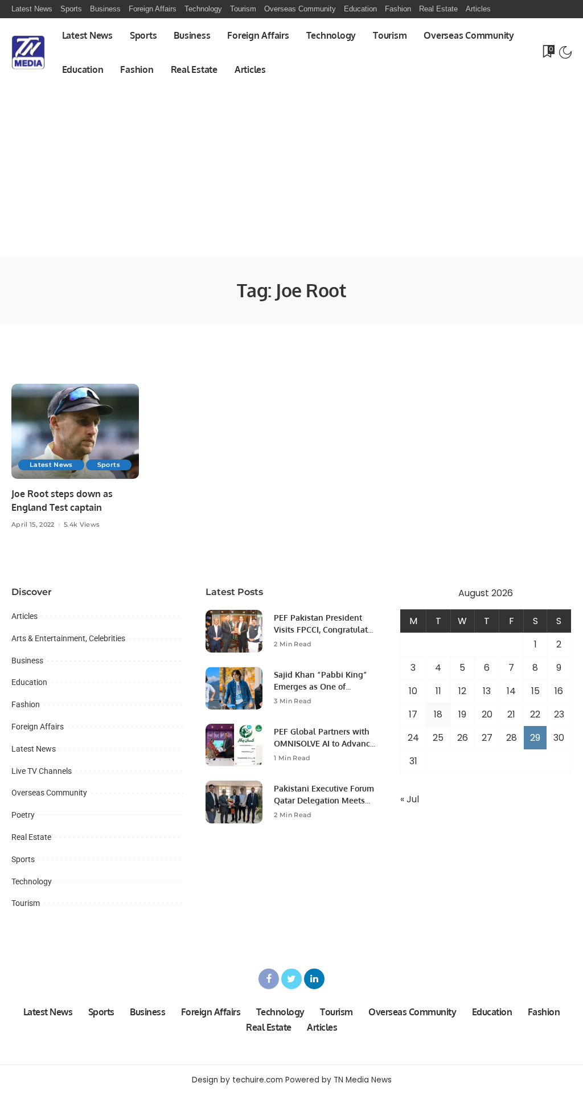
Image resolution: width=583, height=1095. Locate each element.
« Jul (409, 799)
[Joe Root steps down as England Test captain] (75, 431)
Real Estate (31, 837)
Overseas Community (49, 792)
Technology (31, 881)
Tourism (25, 903)
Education (29, 682)
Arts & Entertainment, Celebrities (68, 638)
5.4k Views (82, 525)
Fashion (25, 704)
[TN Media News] (28, 52)
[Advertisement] (291, 172)
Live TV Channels (41, 771)
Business (27, 660)
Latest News (51, 465)
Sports (108, 465)
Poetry (23, 814)
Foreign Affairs (37, 726)
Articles (24, 616)
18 (438, 714)
